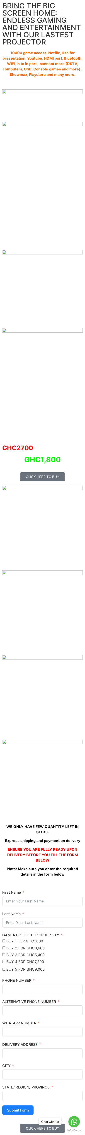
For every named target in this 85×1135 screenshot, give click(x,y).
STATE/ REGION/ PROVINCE (26, 1087)
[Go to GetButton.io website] (74, 1130)
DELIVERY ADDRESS (20, 1044)
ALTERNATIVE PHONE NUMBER (29, 1001)
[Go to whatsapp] (74, 1121)
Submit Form (18, 1110)
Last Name (11, 913)
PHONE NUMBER (16, 980)
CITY (6, 1065)
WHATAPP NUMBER (19, 1023)
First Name (11, 892)
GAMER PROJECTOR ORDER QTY (30, 935)
